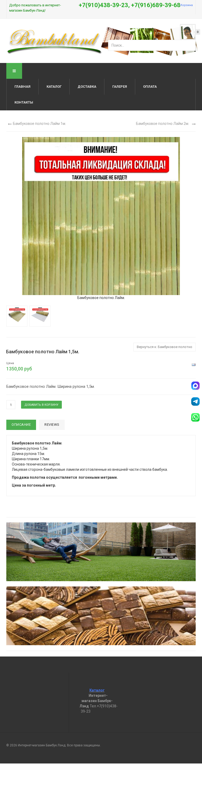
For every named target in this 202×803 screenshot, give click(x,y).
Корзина (186, 5)
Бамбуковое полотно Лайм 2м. (162, 123)
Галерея (119, 87)
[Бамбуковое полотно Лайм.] (101, 216)
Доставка (87, 87)
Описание (21, 425)
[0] (188, 32)
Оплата (150, 87)
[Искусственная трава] (101, 551)
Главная (22, 87)
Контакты (23, 102)
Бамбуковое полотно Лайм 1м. (39, 123)
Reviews (51, 425)
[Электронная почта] (193, 365)
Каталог (54, 87)
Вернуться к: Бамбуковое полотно (164, 347)
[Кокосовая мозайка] (101, 615)
